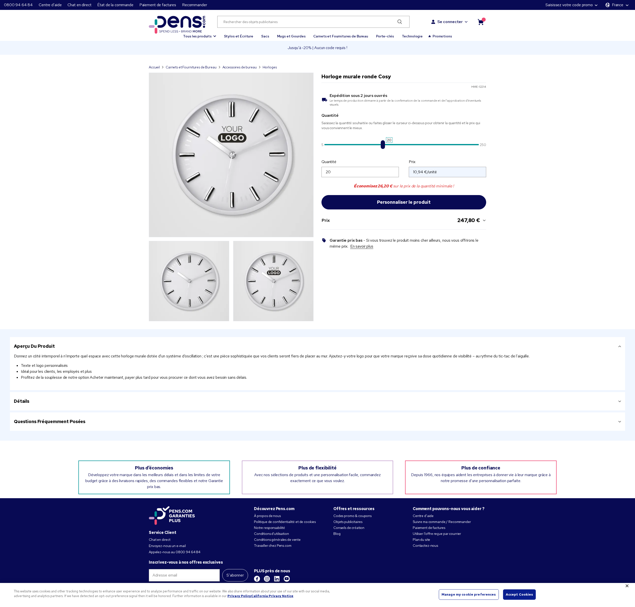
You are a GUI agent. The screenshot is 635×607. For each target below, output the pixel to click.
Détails (21, 401)
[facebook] (257, 579)
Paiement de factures (157, 4)
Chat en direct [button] (79, 4)
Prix (412, 161)
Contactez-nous (425, 545)
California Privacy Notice (272, 596)
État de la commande (115, 4)
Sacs (265, 36)
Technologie (412, 36)
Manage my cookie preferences (469, 594)
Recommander (194, 4)
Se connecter (450, 21)
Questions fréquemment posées (49, 421)
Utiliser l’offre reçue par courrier (437, 533)
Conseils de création (348, 527)
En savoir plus (361, 246)
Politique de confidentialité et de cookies (285, 522)
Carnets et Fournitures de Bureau (340, 36)
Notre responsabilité (269, 527)
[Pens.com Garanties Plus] (172, 515)
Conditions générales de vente (277, 539)
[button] (199, 34)
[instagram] (267, 579)
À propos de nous (267, 516)
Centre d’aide (50, 4)
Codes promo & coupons (352, 516)
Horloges (270, 67)
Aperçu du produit (34, 346)
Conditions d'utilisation (271, 533)
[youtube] (287, 579)
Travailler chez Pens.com (272, 545)
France (617, 4)
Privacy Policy (239, 596)
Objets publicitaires (347, 522)
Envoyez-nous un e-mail (167, 546)
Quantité (328, 161)
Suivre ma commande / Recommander (442, 522)
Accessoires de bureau (239, 67)
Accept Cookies (519, 594)
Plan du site (421, 539)
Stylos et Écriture (238, 36)
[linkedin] (277, 579)
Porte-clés (385, 36)
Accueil (154, 67)
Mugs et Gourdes (291, 36)
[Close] (627, 585)
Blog (336, 533)
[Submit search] (400, 21)
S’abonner (235, 575)
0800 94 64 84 (18, 4)
